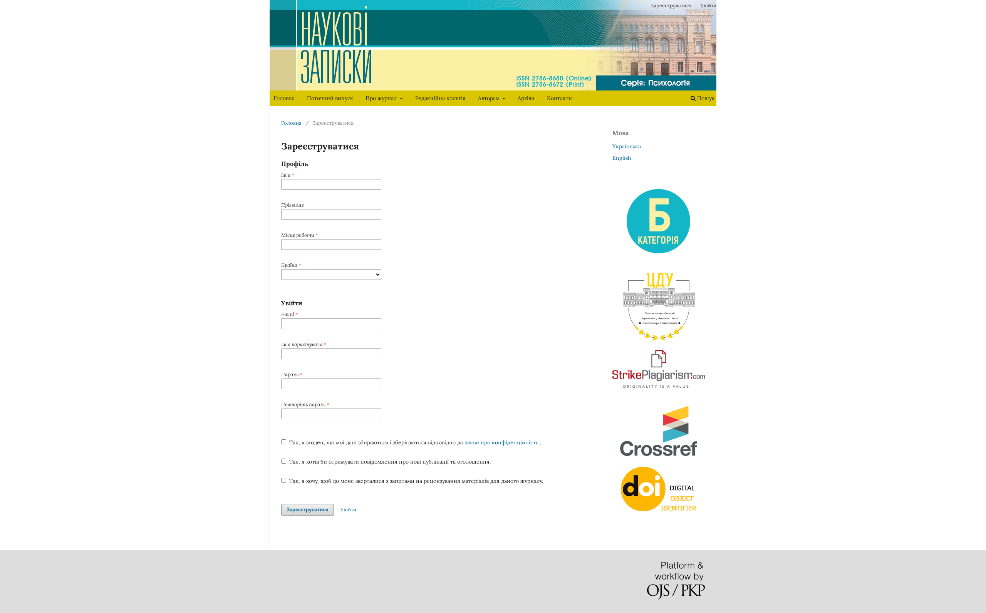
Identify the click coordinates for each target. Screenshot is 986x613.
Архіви (526, 98)
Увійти (708, 5)
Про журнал (382, 98)
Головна (284, 98)
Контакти (559, 98)
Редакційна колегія (440, 98)
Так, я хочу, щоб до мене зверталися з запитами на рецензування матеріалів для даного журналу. (415, 480)
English (621, 157)
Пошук (705, 98)
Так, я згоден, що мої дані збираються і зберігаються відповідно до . (414, 442)
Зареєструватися (671, 5)
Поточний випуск (330, 98)
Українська (626, 146)
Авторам (489, 98)
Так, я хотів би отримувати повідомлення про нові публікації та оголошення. (389, 461)
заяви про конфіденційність (502, 442)
